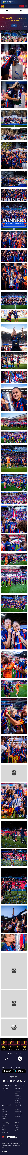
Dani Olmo (4, 1116)
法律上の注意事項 (5, 1143)
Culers (21, 6)
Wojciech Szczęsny (6, 1088)
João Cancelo (18, 1102)
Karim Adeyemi (18, 1114)
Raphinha (17, 1109)
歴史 (16, 1130)
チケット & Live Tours (5, 1126)
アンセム (17, 1127)
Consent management (17, 1145)
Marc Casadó (4, 1113)
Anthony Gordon (18, 1113)
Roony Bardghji (18, 1111)
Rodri (3, 1120)
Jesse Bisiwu (17, 1116)
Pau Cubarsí (17, 1090)
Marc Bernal (4, 1118)
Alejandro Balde (18, 1088)
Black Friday (4, 1130)
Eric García (17, 1100)
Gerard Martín (18, 1096)
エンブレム (17, 1125)
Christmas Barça (5, 1132)
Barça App (4, 1129)
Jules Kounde (18, 1098)
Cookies (21, 1143)
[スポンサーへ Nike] (7, 1058)
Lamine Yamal (18, 1107)
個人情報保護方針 (14, 1143)
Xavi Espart (17, 1091)
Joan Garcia (4, 1090)
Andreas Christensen (17, 1094)
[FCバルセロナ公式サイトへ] (2, 6)
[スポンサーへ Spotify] (20, 1058)
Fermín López (5, 1111)
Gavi (3, 1107)
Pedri (3, 1109)
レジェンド (17, 1129)
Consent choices (5, 1147)
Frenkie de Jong (5, 1114)
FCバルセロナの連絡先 (6, 1145)
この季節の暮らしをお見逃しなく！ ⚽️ (9, 2)
